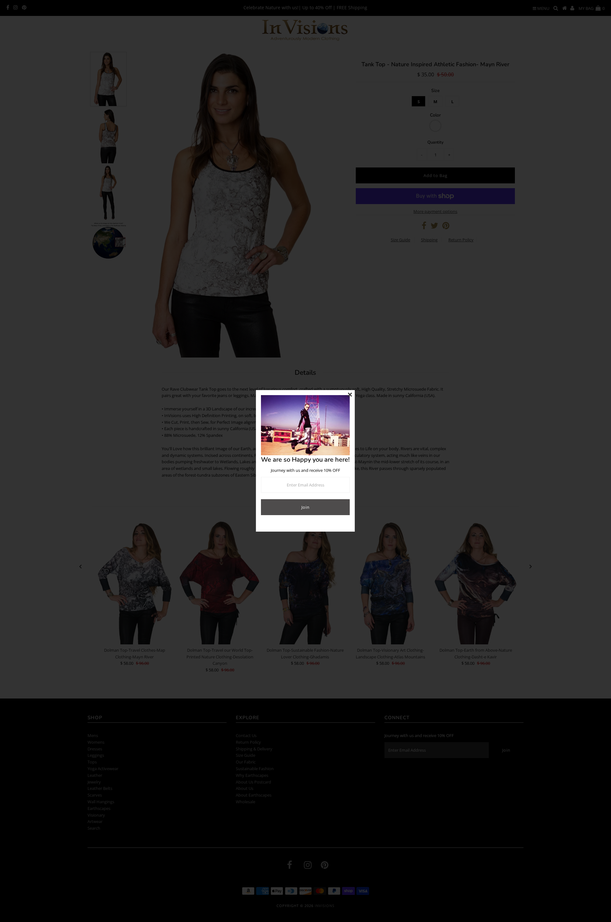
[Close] (350, 395)
